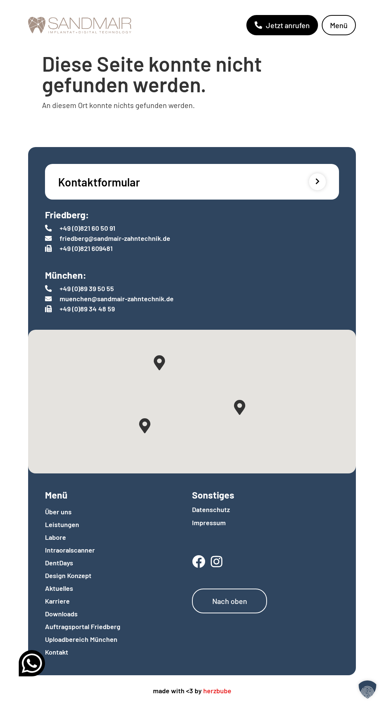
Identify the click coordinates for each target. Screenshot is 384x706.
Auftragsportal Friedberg (82, 626)
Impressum (209, 522)
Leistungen (62, 524)
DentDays (59, 563)
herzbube (217, 690)
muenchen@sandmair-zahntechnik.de (117, 298)
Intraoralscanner (70, 550)
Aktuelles (59, 588)
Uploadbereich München (81, 639)
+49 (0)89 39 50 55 (87, 288)
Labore (55, 537)
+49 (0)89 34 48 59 (87, 309)
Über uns (58, 512)
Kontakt (56, 652)
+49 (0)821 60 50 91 (87, 228)
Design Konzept (68, 575)
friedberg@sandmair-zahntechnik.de (115, 238)
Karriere (57, 601)
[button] (367, 689)
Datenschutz (211, 509)
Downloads (61, 614)
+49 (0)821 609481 (86, 248)
